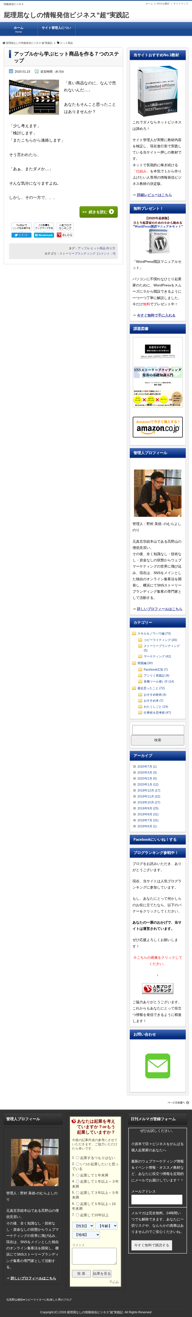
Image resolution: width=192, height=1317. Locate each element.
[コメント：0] (106, 253)
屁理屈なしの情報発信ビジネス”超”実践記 (66, 15)
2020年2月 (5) (147, 778)
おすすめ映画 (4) (155, 694)
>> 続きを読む (95, 212)
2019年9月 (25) (148, 808)
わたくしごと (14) (156, 706)
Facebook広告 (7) (156, 669)
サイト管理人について (56, 31)
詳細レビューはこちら (154, 195)
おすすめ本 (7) (153, 700)
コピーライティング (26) (160, 640)
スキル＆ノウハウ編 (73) (154, 633)
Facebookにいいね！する (155, 839)
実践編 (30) (145, 663)
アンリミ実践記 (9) (156, 675)
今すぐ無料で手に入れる (156, 315)
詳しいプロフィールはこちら (159, 609)
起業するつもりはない (97, 1158)
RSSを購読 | (165, 3)
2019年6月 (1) (147, 826)
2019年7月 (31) (148, 820)
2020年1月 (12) (148, 784)
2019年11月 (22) (149, 796)
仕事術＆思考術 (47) (157, 712)
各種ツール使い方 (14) (159, 681)
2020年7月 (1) (147, 766)
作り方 (110, 248)
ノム (115, 1281)
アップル (84, 248)
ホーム (149, 3)
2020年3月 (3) (147, 772)
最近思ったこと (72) (151, 688)
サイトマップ (180, 3)
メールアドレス (144, 1191)
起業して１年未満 (94, 1175)
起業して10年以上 (94, 1215)
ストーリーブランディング (78, 253)
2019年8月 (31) (148, 814)
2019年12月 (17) (149, 790)
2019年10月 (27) (149, 802)
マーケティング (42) (157, 656)
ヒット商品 (98, 248)
